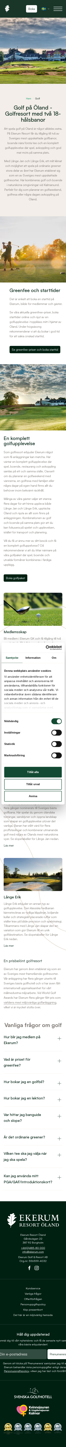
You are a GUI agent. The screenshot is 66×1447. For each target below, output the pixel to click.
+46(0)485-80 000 (33, 1247)
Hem (28, 98)
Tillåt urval (33, 784)
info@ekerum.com (33, 1251)
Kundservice (33, 1288)
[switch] (56, 733)
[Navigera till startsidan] (33, 1220)
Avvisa (33, 796)
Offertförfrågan (33, 1299)
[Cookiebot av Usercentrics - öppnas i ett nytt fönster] (46, 647)
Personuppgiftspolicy (33, 1304)
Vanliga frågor (33, 1293)
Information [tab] (33, 657)
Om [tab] (54, 657)
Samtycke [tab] (12, 657)
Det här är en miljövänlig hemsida (33, 1315)
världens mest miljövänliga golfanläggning (30, 1002)
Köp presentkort (33, 1309)
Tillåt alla (33, 772)
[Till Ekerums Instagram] (36, 1269)
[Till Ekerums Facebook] (29, 1269)
